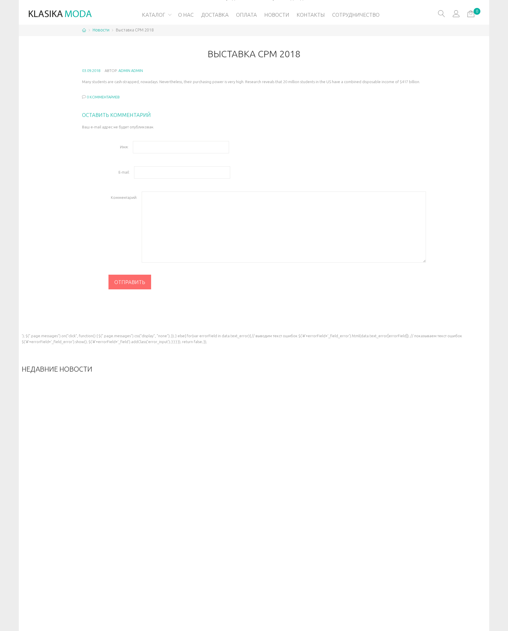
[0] (471, 14)
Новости (101, 30)
